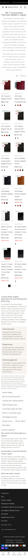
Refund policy (9, 540)
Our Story (4, 521)
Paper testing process (9, 405)
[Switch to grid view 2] (17, 75)
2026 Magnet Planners (9, 417)
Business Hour (6, 525)
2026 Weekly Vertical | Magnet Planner (20, 194)
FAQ (2, 497)
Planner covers (7, 421)
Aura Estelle (11, 537)
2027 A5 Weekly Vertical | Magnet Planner (20, 161)
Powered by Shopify (19, 537)
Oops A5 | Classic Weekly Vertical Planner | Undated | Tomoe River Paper (7, 269)
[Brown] (18, 105)
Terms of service (10, 542)
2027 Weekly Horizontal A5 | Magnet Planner (6, 161)
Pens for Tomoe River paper (11, 413)
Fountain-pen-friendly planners (12, 401)
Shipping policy (20, 542)
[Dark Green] (9, 135)
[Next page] (19, 286)
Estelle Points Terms (7, 517)
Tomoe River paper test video (12, 409)
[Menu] (3, 7)
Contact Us (4, 493)
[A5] (2, 105)
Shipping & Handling (7, 504)
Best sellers (6, 425)
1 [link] (9, 286)
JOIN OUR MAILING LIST (8, 529)
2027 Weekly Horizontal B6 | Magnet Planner (20, 129)
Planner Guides (7, 392)
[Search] (21, 7)
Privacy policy (18, 540)
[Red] (20, 105)
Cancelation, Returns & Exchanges (12, 507)
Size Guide (4, 514)
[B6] (4, 105)
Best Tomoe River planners (11, 397)
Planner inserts (20, 421)
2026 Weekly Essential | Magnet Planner (7, 194)
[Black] (15, 105)
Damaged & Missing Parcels (10, 510)
